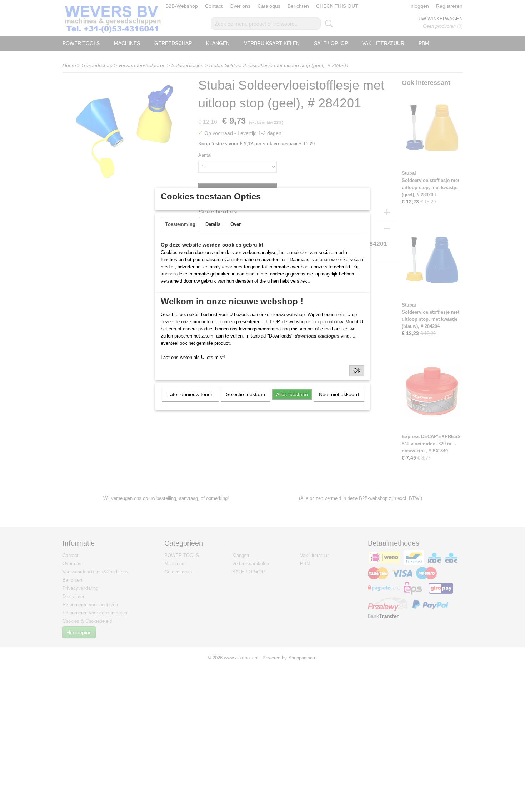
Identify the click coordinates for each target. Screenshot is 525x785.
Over (235, 224)
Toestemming (180, 224)
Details (212, 224)
